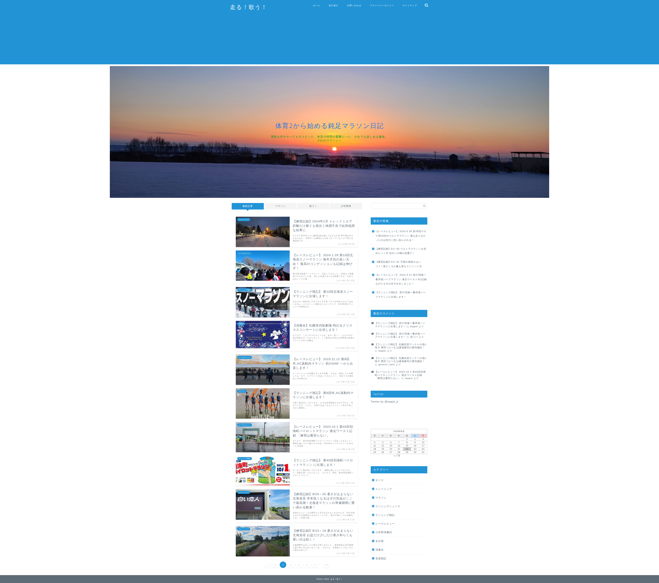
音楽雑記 (380, 558)
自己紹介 (333, 5)
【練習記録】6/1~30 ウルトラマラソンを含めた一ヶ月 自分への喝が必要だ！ (400, 251)
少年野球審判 (383, 532)
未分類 (379, 541)
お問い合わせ (354, 5)
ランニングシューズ (387, 506)
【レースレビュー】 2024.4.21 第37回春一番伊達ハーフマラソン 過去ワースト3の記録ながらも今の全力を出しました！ (401, 279)
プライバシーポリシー (382, 5)
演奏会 (379, 549)
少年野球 (346, 206)
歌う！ (313, 206)
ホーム (316, 5)
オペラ (379, 480)
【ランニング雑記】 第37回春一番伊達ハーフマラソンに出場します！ (400, 294)
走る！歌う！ (248, 6)
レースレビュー (385, 523)
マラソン (280, 206)
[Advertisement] (329, 40)
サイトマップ (410, 5)
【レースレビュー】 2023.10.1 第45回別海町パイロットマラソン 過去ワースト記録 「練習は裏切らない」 (400, 375)
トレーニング (383, 488)
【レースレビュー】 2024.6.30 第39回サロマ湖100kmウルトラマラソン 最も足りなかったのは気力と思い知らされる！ (400, 235)
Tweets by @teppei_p (384, 401)
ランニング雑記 (385, 515)
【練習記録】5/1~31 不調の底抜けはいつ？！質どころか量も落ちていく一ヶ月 (398, 264)
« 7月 (397, 455)
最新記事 (247, 206)
